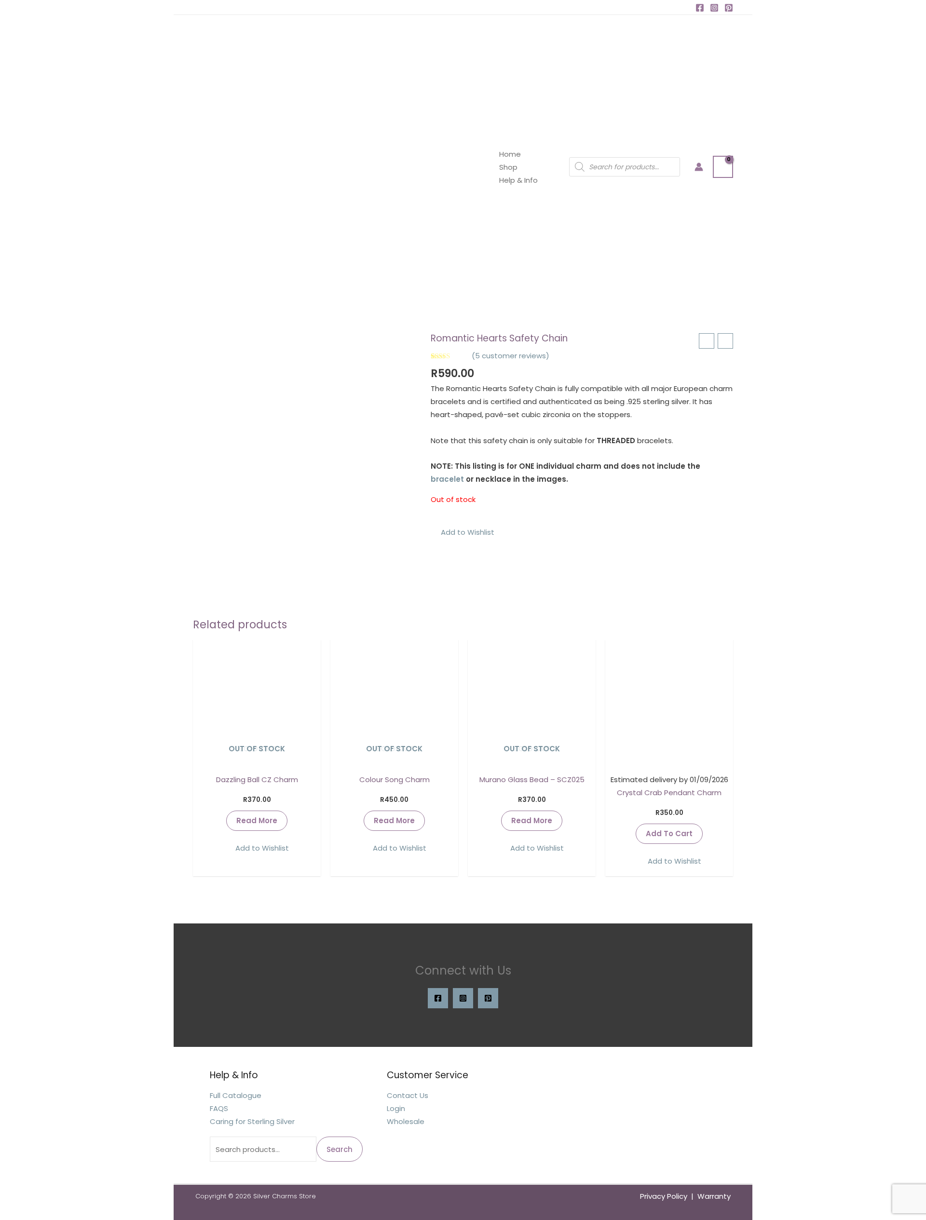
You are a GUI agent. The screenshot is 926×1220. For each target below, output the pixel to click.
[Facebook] (699, 7)
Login (396, 1108)
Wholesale (405, 1121)
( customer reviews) (510, 356)
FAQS (219, 1108)
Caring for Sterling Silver (252, 1121)
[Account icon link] (698, 167)
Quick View (257, 759)
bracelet (447, 479)
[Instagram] (714, 7)
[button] (462, 532)
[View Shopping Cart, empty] (723, 166)
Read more (256, 820)
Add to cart (669, 833)
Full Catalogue (235, 1095)
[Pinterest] (728, 7)
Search (340, 1149)
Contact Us (407, 1095)
